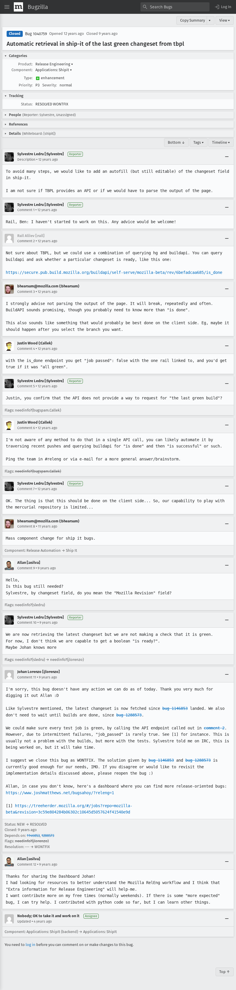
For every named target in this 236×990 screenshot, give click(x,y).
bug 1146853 (175, 708)
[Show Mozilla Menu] (18, 7)
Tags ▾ (198, 142)
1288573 (47, 835)
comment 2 (214, 728)
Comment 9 (26, 568)
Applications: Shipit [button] (53, 70)
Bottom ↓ (176, 142)
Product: (25, 64)
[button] (223, 7)
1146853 (33, 835)
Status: (27, 104)
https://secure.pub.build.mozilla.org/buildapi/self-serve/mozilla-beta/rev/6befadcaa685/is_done (114, 272)
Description (26, 160)
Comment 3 (26, 292)
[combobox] (175, 7)
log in (30, 944)
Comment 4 (26, 349)
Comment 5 (26, 386)
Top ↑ (224, 972)
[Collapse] (226, 157)
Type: (28, 78)
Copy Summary (192, 20)
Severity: (49, 85)
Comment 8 (26, 526)
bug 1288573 (129, 715)
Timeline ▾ (221, 142)
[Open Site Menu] (7, 7)
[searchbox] (175, 7)
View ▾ (224, 20)
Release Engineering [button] (54, 64)
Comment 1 (26, 210)
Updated (24, 921)
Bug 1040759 (36, 33)
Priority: (26, 85)
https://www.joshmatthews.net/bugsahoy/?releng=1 (60, 792)
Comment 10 (27, 623)
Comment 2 (26, 241)
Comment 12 (26, 864)
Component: (22, 70)
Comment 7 (26, 489)
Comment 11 (26, 677)
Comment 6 (26, 428)
